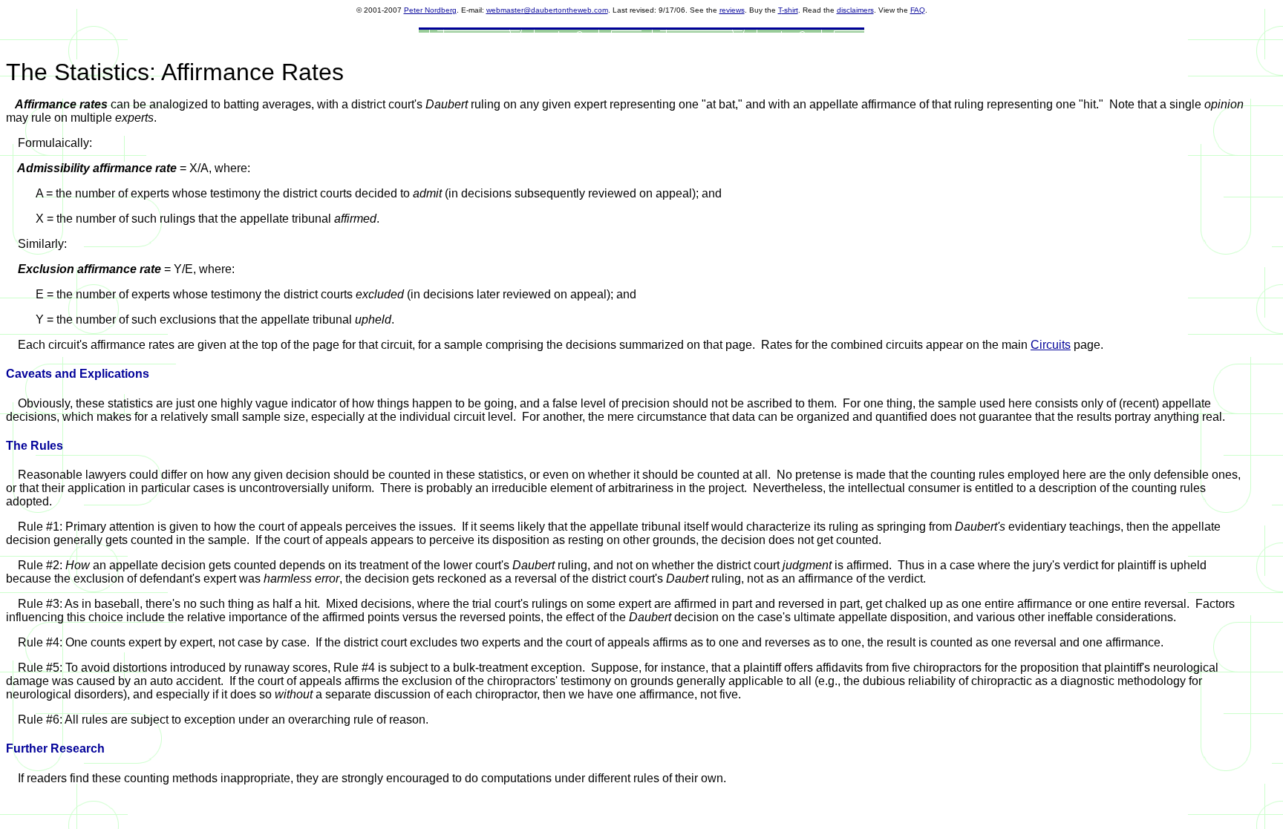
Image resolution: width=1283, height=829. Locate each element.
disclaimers (855, 10)
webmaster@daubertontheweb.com (547, 10)
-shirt (790, 10)
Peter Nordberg (430, 10)
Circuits (1051, 344)
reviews (732, 10)
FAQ (917, 10)
